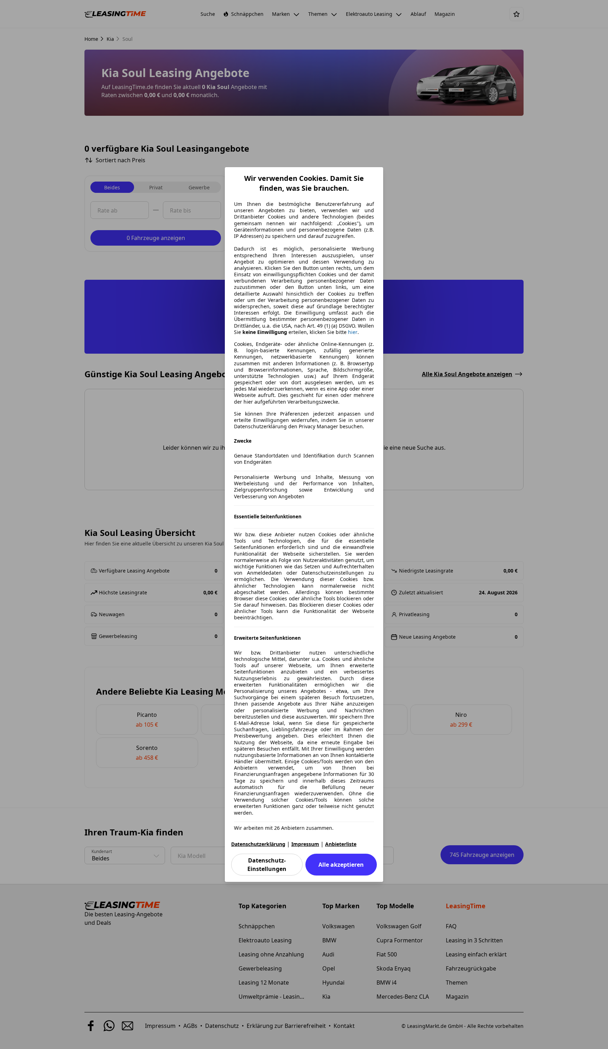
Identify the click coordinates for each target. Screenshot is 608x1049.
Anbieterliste (340, 844)
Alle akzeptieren (341, 864)
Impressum (305, 844)
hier (352, 332)
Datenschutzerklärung (258, 844)
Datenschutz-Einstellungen (266, 865)
